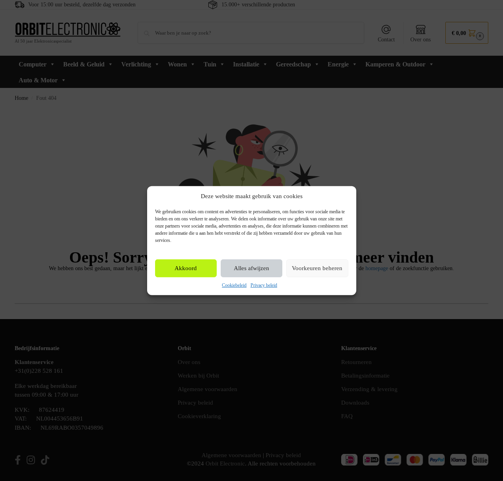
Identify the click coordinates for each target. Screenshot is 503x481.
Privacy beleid (264, 285)
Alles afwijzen (251, 268)
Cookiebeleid (234, 285)
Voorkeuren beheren (317, 268)
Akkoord (186, 268)
